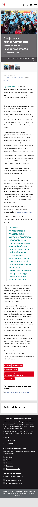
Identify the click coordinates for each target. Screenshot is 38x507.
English (7, 78)
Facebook (9, 457)
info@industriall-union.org (14, 480)
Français (20, 78)
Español (13, 78)
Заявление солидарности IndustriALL (17, 392)
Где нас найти (9, 444)
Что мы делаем (10, 440)
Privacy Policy (19, 495)
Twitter (8, 460)
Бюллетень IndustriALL (13, 469)
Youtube (9, 463)
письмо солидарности (24, 212)
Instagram (9, 466)
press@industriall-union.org (14, 483)
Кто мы (7, 437)
